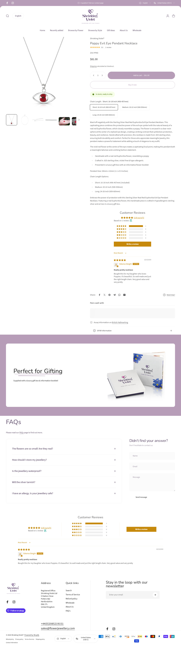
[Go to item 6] (77, 121)
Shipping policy (40, 639)
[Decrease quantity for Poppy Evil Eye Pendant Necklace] (93, 75)
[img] (120, 260)
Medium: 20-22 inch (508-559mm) (134, 107)
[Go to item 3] (38, 119)
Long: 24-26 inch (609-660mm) (104, 115)
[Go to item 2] (24, 119)
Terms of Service (73, 594)
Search (69, 590)
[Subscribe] (155, 594)
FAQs (21, 432)
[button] (122, 226)
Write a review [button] (133, 244)
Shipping (93, 66)
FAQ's (68, 611)
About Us (70, 607)
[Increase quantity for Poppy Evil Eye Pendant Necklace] (103, 75)
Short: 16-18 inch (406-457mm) (104, 107)
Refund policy (71, 598)
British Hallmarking (120, 322)
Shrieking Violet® (97, 38)
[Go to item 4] (51, 119)
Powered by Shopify (31, 635)
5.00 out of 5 (139, 217)
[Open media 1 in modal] (43, 74)
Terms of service (29, 639)
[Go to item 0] (11, 119)
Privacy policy (19, 639)
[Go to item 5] (64, 121)
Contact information (12, 643)
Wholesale (70, 603)
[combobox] (145, 3)
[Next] (74, 79)
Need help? (171, 295)
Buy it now (132, 84)
